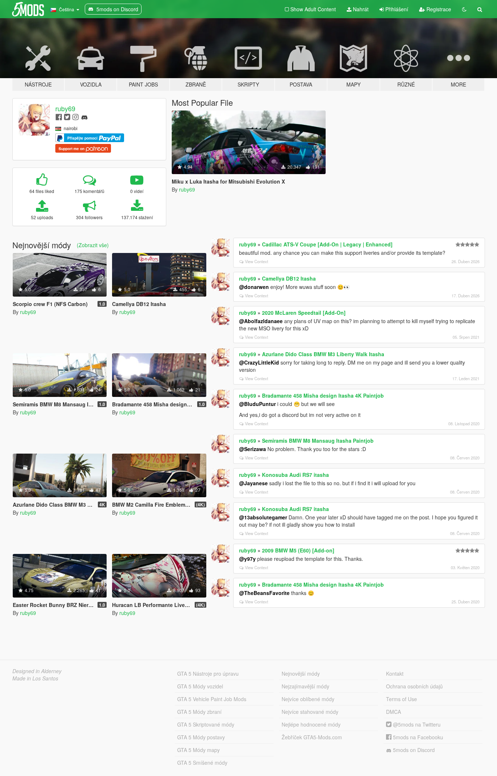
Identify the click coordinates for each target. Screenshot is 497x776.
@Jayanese (253, 483)
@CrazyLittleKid (259, 362)
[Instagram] (75, 116)
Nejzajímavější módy (305, 686)
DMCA (393, 711)
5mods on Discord (413, 749)
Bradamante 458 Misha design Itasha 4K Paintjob (323, 395)
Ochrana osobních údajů (414, 686)
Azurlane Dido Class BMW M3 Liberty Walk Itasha (323, 354)
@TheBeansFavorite (264, 592)
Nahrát (360, 9)
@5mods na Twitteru (416, 724)
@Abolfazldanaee (261, 321)
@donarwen (254, 286)
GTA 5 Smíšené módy (202, 762)
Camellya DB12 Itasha (289, 278)
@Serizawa (252, 449)
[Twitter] (67, 116)
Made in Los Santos (35, 678)
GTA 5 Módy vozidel (200, 686)
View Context (256, 261)
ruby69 (65, 108)
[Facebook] (58, 116)
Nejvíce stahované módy (310, 711)
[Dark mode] (464, 9)
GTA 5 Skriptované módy (205, 724)
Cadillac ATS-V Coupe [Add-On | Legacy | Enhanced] (327, 244)
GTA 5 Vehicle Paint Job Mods (211, 699)
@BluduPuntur (257, 403)
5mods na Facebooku (417, 737)
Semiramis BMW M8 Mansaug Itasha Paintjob (318, 440)
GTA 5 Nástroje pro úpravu (208, 673)
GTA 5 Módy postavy (201, 737)
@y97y (247, 558)
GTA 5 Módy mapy (198, 749)
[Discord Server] (84, 116)
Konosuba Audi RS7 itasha (295, 474)
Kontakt (394, 673)
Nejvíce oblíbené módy (308, 699)
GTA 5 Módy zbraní (199, 711)
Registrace (438, 9)
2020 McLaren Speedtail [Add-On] (304, 312)
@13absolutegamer (263, 517)
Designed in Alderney (36, 671)
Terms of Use (401, 699)
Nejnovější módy (301, 673)
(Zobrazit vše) (93, 245)
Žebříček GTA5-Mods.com (312, 737)
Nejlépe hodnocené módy (311, 724)
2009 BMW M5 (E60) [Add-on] (298, 550)
